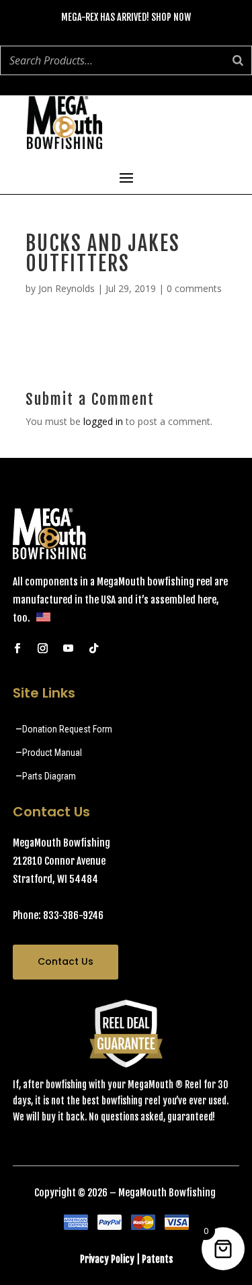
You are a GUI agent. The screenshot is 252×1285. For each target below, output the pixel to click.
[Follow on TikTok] (94, 648)
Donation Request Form (67, 729)
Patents (157, 1259)
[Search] (237, 60)
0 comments (194, 288)
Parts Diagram (49, 776)
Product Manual (52, 752)
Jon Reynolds (66, 288)
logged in (103, 421)
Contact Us (65, 961)
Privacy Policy (107, 1259)
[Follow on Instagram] (43, 648)
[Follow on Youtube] (68, 648)
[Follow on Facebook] (17, 648)
